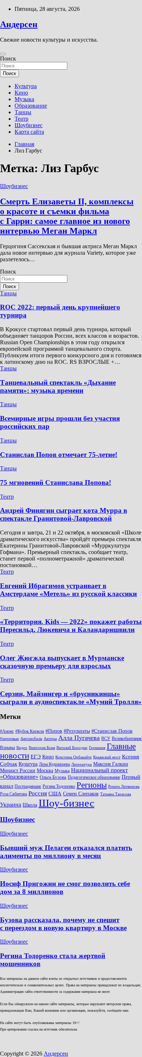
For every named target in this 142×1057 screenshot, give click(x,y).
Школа (30, 805)
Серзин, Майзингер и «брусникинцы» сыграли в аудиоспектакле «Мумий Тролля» (71, 698)
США (55, 793)
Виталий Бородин (71, 748)
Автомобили (31, 739)
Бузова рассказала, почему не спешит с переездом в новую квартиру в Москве (63, 924)
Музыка (24, 99)
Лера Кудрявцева (54, 764)
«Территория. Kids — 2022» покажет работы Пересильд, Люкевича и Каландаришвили (71, 625)
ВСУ (105, 738)
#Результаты (77, 731)
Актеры (50, 739)
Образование (31, 106)
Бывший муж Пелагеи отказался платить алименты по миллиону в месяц (66, 852)
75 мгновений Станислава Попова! (55, 482)
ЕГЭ (36, 756)
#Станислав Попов (112, 731)
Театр (21, 119)
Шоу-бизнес (66, 803)
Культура (26, 86)
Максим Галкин (110, 764)
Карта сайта (29, 132)
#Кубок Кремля (29, 731)
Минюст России (17, 770)
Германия (97, 748)
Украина (10, 804)
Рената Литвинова (123, 786)
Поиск (8, 58)
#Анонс (7, 731)
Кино (21, 93)
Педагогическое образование (94, 777)
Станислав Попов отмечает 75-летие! (58, 454)
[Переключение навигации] (3, 54)
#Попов (54, 731)
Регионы (91, 785)
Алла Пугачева (79, 737)
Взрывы (7, 747)
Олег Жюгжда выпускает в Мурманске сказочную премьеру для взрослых (62, 662)
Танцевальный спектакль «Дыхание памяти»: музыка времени (58, 386)
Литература (81, 764)
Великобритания (127, 738)
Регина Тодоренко (59, 786)
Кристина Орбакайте (73, 757)
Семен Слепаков (81, 793)
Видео (21, 748)
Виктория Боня (42, 748)
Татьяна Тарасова (115, 794)
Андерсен (19, 24)
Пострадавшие (28, 786)
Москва (45, 770)
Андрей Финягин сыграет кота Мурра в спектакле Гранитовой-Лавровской (63, 514)
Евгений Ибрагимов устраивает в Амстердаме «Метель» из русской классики (68, 590)
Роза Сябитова (13, 793)
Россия (37, 793)
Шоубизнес (29, 125)
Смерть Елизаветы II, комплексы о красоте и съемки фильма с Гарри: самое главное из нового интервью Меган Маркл (67, 216)
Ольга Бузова (53, 777)
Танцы (23, 112)
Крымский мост (107, 757)
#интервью (9, 739)
